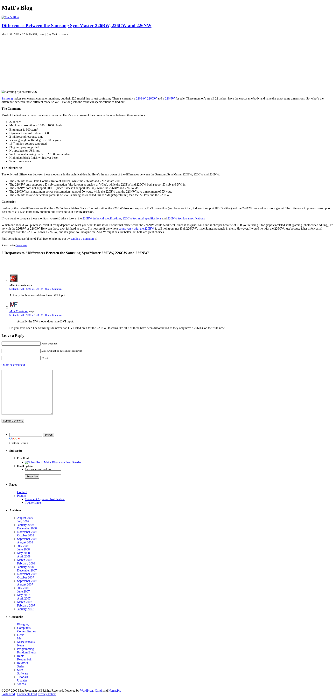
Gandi (98, 690)
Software (22, 673)
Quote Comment (53, 288)
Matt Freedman (18, 311)
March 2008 (24, 560)
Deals (20, 634)
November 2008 (27, 531)
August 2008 (25, 542)
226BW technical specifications (101, 218)
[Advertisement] (32, 61)
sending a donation (82, 238)
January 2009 (25, 524)
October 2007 (25, 577)
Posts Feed (8, 694)
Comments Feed (27, 694)
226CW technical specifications (142, 218)
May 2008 (23, 553)
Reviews (22, 663)
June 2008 (23, 549)
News (20, 645)
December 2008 (27, 528)
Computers (21, 245)
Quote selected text (13, 364)
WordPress (86, 690)
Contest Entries (26, 631)
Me (19, 638)
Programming (25, 649)
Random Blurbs (27, 652)
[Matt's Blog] (10, 17)
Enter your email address (38, 469)
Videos (21, 684)
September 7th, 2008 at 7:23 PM (26, 288)
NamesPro (114, 690)
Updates (22, 680)
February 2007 (26, 605)
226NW (170, 98)
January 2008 (25, 567)
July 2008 (23, 546)
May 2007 (23, 595)
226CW (152, 98)
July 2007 (23, 588)
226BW (140, 98)
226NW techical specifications (186, 218)
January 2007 (25, 609)
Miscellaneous (26, 642)
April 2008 (24, 556)
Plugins (21, 495)
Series (20, 666)
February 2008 (26, 563)
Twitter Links (33, 502)
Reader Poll (24, 659)
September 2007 (27, 581)
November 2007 (27, 574)
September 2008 (27, 539)
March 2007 (24, 602)
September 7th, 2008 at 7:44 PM (26, 314)
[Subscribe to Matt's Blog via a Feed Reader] (53, 462)
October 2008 (25, 535)
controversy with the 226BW (136, 228)
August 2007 (25, 584)
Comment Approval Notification (45, 499)
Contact (22, 492)
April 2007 (24, 598)
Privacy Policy (47, 694)
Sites (20, 670)
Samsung (7, 98)
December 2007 (27, 570)
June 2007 (23, 591)
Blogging (23, 624)
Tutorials (22, 677)
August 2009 (25, 517)
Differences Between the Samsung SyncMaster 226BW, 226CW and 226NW (76, 25)
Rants (20, 656)
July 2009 (23, 521)
